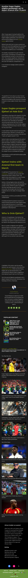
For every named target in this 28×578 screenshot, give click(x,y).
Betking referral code (10, 552)
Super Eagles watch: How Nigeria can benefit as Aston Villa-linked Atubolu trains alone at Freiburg (13, 375)
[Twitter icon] (14, 308)
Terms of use (21, 570)
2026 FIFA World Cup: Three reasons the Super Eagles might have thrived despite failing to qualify (14, 397)
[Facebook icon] (9, 308)
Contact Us (17, 572)
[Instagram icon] (17, 308)
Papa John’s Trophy (7, 269)
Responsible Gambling (8, 572)
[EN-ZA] (24, 572)
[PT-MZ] (12, 574)
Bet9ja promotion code (11, 550)
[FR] (21, 572)
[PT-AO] (15, 574)
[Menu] (25, 2)
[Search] (23, 2)
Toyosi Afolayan (22, 11)
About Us (6, 570)
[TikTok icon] (19, 308)
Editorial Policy (13, 570)
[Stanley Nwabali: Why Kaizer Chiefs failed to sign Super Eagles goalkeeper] (14, 429)
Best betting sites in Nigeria (12, 557)
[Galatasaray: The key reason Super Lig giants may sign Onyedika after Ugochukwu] (14, 408)
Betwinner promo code (11, 555)
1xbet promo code (9, 554)
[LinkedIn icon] (11, 308)
